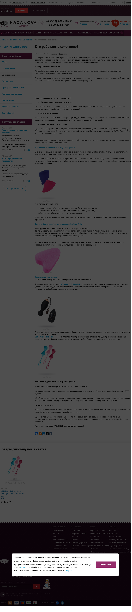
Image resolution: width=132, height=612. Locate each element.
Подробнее (70, 571)
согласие (24, 567)
